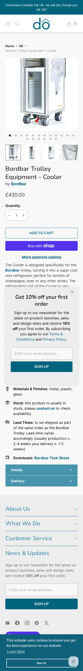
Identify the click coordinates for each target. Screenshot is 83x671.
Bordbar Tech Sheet (52, 458)
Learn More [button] (16, 652)
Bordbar (18, 183)
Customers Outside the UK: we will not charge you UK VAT (41, 7)
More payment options (41, 257)
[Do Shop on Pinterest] (39, 623)
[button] (41, 470)
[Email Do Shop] (10, 623)
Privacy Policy (54, 339)
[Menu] (8, 23)
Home (9, 46)
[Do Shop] (41, 23)
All (21, 46)
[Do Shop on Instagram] (30, 623)
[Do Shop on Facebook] (20, 623)
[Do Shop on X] (49, 623)
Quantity (12, 205)
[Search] (16, 23)
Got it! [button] (41, 663)
